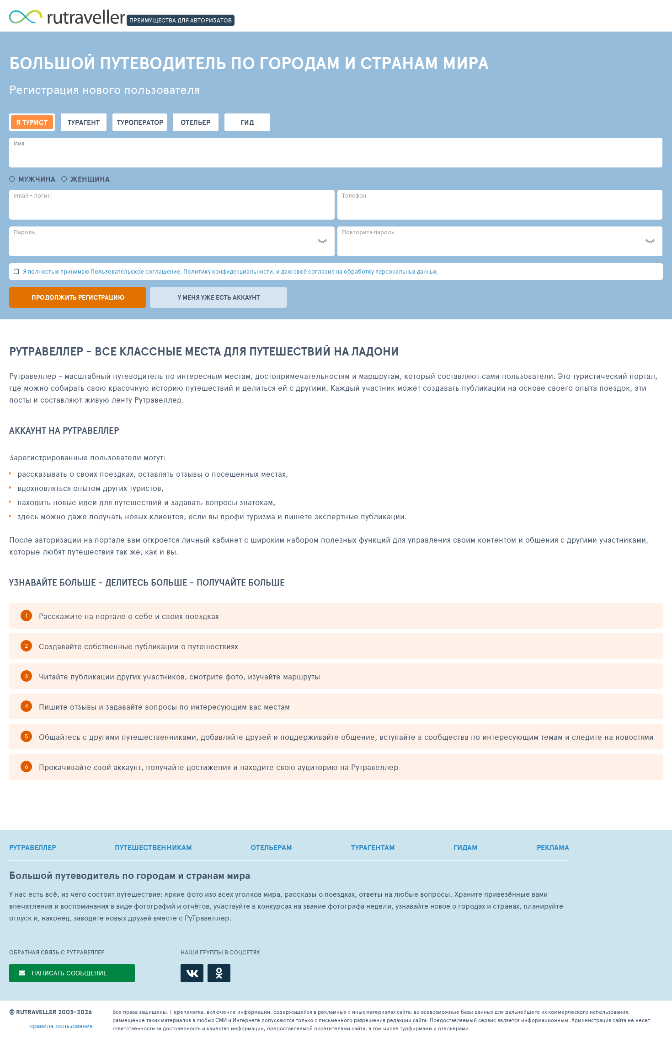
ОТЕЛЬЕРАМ (271, 847)
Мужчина (36, 179)
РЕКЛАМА (553, 847)
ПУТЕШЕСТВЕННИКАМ (153, 847)
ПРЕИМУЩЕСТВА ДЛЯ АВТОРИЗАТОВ (180, 20)
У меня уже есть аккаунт (219, 297)
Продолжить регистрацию (78, 297)
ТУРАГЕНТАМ (373, 847)
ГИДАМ (465, 847)
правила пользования (61, 1025)
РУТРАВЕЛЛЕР (32, 847)
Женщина (90, 179)
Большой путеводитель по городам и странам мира (129, 875)
